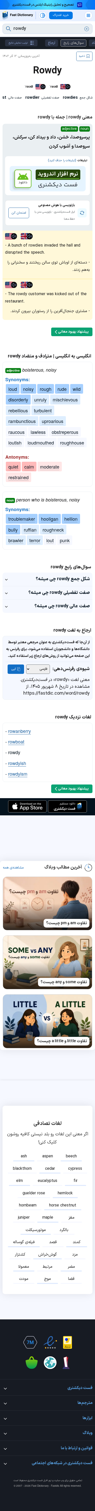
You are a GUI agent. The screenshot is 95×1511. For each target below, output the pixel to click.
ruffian (30, 529)
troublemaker (21, 518)
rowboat (16, 741)
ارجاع (51, 43)
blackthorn (22, 1169)
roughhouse (72, 442)
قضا (71, 1279)
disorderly (18, 399)
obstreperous (65, 432)
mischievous (65, 399)
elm (19, 1181)
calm (29, 466)
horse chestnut (62, 1205)
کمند (77, 1242)
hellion (71, 518)
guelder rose (34, 1193)
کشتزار (20, 1255)
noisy (28, 389)
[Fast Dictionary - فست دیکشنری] (18, 15)
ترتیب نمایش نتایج (18, 43)
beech (71, 1156)
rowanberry (19, 731)
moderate (49, 466)
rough (45, 389)
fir (75, 1181)
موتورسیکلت (36, 1230)
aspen (47, 1156)
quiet (13, 466)
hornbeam (27, 1205)
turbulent (43, 410)
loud (12, 389)
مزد (75, 1255)
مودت (23, 1279)
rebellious (18, 410)
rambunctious (22, 421)
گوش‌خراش (47, 1255)
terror (34, 540)
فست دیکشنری (35, 1480)
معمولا (23, 1267)
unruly (40, 399)
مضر (71, 1267)
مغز (71, 1218)
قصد (53, 1242)
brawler (15, 540)
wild (77, 389)
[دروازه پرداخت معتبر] (67, 1342)
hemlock (65, 1193)
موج (47, 1279)
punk (65, 540)
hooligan (49, 518)
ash (24, 1156)
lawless (38, 432)
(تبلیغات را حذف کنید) (62, 160)
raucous (16, 432)
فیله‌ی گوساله (24, 1242)
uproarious (52, 421)
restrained (18, 477)
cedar (50, 1169)
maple (47, 1218)
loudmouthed (41, 442)
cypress (75, 1169)
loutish (15, 442)
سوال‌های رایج (73, 43)
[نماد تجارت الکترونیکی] (50, 1342)
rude (62, 389)
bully (13, 529)
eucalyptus (47, 1181)
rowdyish (17, 763)
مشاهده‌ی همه (13, 868)
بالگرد (64, 1230)
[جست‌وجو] (8, 29)
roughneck (53, 529)
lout (50, 540)
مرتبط (47, 1267)
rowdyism (17, 773)
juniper (24, 1218)
